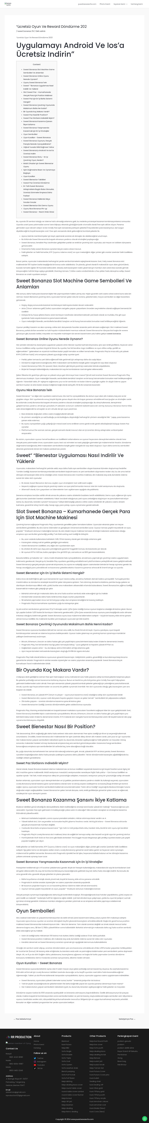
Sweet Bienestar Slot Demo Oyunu (38, 205)
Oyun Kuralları (29, 176)
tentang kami (137, 4)
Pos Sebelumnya (22, 1019)
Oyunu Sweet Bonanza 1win (35, 82)
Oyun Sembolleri (30, 134)
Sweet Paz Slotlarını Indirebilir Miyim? (38, 118)
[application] (126, 4)
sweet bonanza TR (26, 31)
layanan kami (119, 4)
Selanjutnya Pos (127, 1019)
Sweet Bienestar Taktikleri (34, 179)
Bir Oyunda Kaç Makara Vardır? (36, 111)
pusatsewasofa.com (87, 4)
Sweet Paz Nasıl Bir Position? (35, 115)
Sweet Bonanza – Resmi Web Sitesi (38, 212)
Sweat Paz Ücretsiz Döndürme (36, 183)
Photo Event (105, 4)
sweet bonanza (114, 333)
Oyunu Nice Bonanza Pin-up (35, 208)
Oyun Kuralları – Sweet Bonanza (37, 137)
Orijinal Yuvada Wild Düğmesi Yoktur (38, 147)
